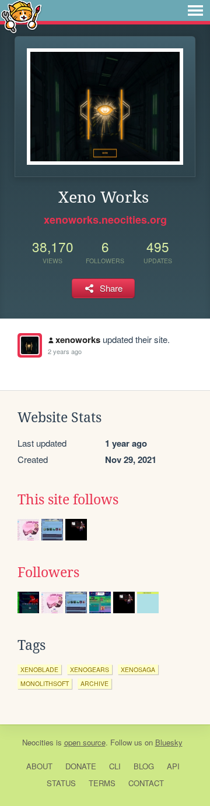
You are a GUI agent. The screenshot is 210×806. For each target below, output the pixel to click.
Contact (146, 783)
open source (85, 742)
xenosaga (138, 669)
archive (94, 683)
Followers (48, 572)
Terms (102, 783)
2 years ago (65, 351)
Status (61, 783)
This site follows (68, 499)
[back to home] (21, 16)
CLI (115, 766)
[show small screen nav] (195, 10)
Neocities (38, 742)
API (173, 766)
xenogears (89, 669)
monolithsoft (44, 683)
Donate (80, 766)
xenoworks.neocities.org (105, 219)
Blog (144, 766)
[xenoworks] (30, 345)
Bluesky (169, 742)
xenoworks (77, 339)
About (39, 766)
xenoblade (39, 669)
